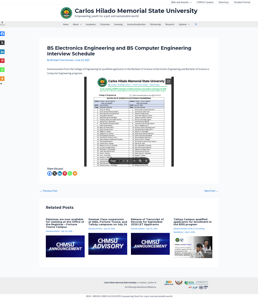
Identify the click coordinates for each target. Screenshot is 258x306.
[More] (75, 173)
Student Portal (242, 2)
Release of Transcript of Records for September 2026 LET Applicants (147, 222)
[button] (190, 2)
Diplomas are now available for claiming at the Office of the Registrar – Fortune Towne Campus (65, 223)
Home (66, 24)
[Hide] (1, 84)
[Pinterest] (65, 173)
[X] (54, 173)
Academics (91, 24)
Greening (118, 24)
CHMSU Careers (205, 2)
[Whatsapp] (70, 173)
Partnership (155, 24)
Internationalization (136, 24)
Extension (105, 24)
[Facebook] (49, 173)
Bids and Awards (180, 2)
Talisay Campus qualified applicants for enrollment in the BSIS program (192, 222)
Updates (183, 24)
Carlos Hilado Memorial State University (136, 10)
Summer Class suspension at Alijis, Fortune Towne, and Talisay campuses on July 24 (107, 222)
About (76, 24)
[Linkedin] (59, 173)
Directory (224, 2)
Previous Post (48, 191)
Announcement (52, 231)
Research (169, 24)
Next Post (211, 191)
